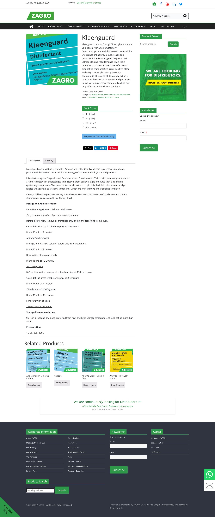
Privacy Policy (31, 471)
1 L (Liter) (89, 114)
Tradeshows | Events (76, 452)
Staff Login (155, 452)
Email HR (155, 447)
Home (42, 26)
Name (143, 120)
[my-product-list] (154, 3)
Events (154, 26)
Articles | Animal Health (78, 466)
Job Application (157, 443)
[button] (185, 26)
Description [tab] (34, 160)
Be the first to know (149, 115)
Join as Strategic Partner (36, 466)
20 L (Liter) (90, 123)
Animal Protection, (111, 94)
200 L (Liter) (90, 127)
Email (143, 132)
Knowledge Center (99, 26)
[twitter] (181, 3)
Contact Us (167, 26)
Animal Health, (98, 94)
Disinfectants (124, 94)
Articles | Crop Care (76, 471)
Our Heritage (31, 447)
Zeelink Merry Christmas (89, 2)
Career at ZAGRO (158, 438)
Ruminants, (109, 97)
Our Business (76, 26)
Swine (116, 97)
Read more (34, 385)
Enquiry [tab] (49, 160)
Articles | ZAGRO (75, 461)
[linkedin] (174, 3)
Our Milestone (32, 452)
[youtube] (167, 3)
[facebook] (161, 3)
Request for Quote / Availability (99, 136)
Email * (113, 452)
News (70, 457)
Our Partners (31, 457)
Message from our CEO (35, 443)
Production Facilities (34, 461)
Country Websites (162, 15)
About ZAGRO (56, 26)
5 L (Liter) (89, 118)
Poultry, (101, 97)
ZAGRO (48, 504)
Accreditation (73, 438)
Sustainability (138, 26)
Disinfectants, (92, 97)
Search (173, 44)
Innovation (120, 26)
